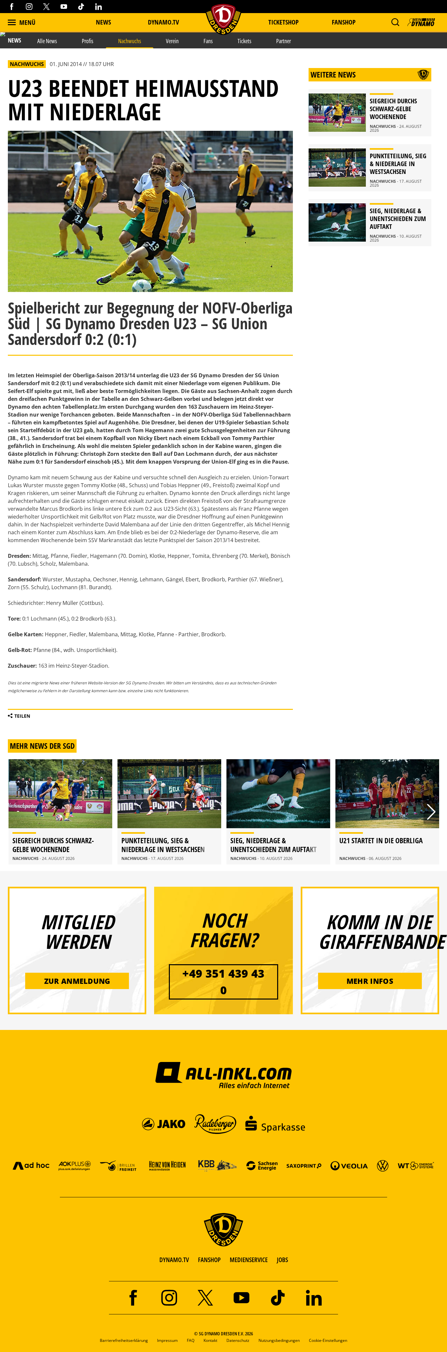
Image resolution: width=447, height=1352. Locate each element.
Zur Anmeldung (77, 981)
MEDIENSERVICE (249, 1259)
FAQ (190, 1340)
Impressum (167, 1340)
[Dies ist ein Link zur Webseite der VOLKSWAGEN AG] (382, 1165)
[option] (60, 812)
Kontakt (210, 1340)
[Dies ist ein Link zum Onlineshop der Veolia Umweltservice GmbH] (349, 1165)
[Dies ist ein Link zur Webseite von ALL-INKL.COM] (223, 1074)
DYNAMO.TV (163, 22)
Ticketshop (283, 22)
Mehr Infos (370, 981)
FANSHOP (209, 1259)
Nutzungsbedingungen (279, 1340)
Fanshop (344, 22)
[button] (395, 22)
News (103, 22)
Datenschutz (237, 1340)
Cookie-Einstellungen (328, 1340)
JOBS (282, 1259)
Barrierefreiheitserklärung (124, 1340)
